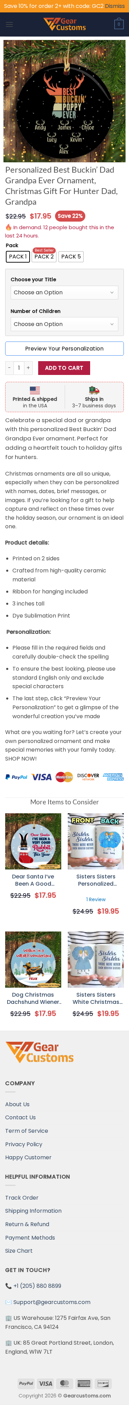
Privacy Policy (23, 1144)
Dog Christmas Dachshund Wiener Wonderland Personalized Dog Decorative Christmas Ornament (33, 998)
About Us (17, 1104)
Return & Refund (27, 1224)
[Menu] (9, 24)
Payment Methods (30, 1238)
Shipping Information (33, 1211)
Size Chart (19, 1251)
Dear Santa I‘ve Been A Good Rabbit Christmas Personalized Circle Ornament (33, 880)
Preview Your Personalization (64, 348)
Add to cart (64, 367)
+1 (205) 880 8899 (37, 1286)
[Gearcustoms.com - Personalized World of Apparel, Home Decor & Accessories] (64, 24)
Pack (12, 245)
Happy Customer (28, 1157)
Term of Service (26, 1131)
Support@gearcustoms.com (51, 1302)
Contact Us (20, 1117)
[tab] (64, 280)
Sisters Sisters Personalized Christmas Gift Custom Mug (95, 880)
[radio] (18, 257)
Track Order (22, 1198)
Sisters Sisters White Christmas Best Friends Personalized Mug (96, 998)
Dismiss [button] (115, 6)
